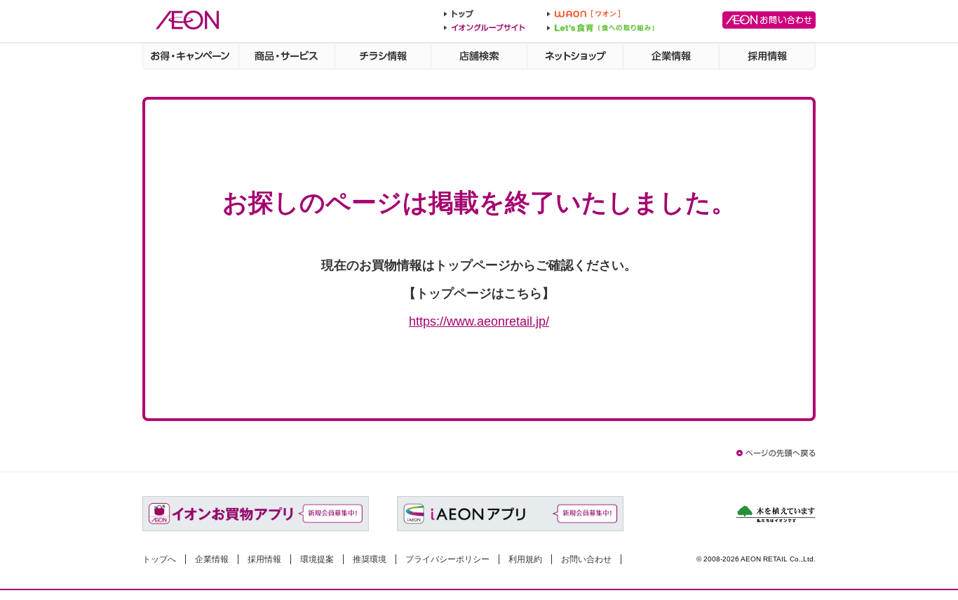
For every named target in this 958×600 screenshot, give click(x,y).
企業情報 (212, 559)
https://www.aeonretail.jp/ (479, 321)
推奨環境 (369, 559)
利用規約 (525, 559)
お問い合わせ (586, 559)
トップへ (159, 559)
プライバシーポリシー (447, 559)
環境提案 (317, 559)
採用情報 (264, 559)
